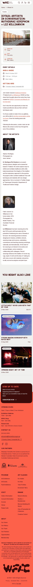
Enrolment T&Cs (15, 580)
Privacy (8, 580)
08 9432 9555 (5, 433)
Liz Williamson (16, 95)
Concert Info (24, 580)
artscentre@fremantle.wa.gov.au (10, 436)
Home (3, 7)
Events (5, 12)
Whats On (10, 7)
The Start (18, 583)
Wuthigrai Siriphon (20, 93)
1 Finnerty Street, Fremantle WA (14, 86)
